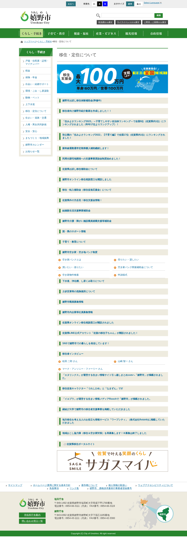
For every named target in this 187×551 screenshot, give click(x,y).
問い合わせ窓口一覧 (32, 521)
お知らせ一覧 (32, 151)
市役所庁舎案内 (32, 515)
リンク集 (74, 488)
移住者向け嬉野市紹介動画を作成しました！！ (86, 111)
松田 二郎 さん (70, 361)
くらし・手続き (45, 41)
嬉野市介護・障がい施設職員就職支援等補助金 (86, 221)
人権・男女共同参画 (35, 124)
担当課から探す (105, 22)
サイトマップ (15, 485)
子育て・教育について (74, 242)
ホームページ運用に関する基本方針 (51, 485)
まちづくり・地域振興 (37, 138)
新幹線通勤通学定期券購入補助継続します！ (85, 148)
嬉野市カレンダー (34, 144)
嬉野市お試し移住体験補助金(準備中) (81, 100)
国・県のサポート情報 (74, 231)
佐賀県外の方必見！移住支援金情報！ (82, 200)
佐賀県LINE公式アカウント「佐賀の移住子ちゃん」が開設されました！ (100, 333)
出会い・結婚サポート (37, 84)
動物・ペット (32, 97)
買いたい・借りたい (72, 267)
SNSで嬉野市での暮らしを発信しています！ (85, 343)
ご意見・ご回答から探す (155, 22)
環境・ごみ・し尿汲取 (37, 91)
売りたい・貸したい (128, 259)
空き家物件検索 (70, 275)
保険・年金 (31, 77)
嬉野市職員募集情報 (72, 302)
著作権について (89, 485)
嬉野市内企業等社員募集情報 (77, 312)
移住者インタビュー (72, 353)
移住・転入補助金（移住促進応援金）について (86, 190)
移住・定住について (35, 111)
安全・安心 (31, 131)
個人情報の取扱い (117, 485)
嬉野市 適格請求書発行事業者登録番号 (111, 488)
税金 (27, 70)
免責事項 (54, 488)
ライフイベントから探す (128, 22)
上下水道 (30, 104)
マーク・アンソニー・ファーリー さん (82, 369)
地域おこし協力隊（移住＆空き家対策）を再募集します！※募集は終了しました (104, 433)
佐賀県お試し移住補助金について (79, 169)
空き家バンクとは (71, 259)
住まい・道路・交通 (35, 118)
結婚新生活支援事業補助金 (76, 210)
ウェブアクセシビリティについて (155, 485)
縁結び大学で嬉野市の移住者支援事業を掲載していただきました (96, 409)
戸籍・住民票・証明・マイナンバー (37, 62)
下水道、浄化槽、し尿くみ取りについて (83, 281)
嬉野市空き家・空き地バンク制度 (79, 252)
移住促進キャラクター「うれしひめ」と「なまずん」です (92, 388)
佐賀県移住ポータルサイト (81, 444)
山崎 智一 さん (125, 361)
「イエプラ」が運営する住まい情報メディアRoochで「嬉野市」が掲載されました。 (107, 399)
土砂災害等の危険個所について (78, 291)
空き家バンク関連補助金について (135, 267)
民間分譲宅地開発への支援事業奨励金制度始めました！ (91, 158)
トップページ (30, 41)
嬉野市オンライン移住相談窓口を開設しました (86, 179)
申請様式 (122, 275)
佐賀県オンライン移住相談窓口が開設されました (88, 322)
